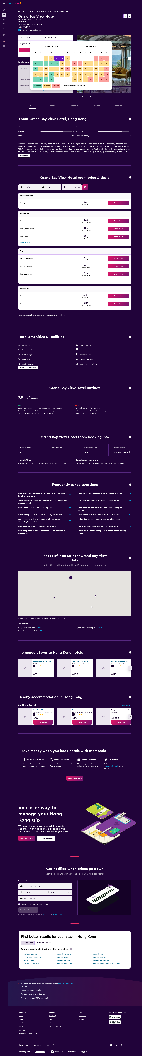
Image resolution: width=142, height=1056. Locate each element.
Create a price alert (111, 766)
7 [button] (40, 63)
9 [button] (51, 63)
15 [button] (46, 69)
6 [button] (35, 63)
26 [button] (67, 74)
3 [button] (56, 58)
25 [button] (62, 74)
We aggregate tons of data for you (35, 994)
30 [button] (51, 79)
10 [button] (57, 63)
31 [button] (106, 79)
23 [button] (51, 74)
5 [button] (67, 58)
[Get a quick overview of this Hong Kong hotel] (130, 118)
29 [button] (46, 79)
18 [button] (62, 69)
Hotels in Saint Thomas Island (31, 963)
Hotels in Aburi (62, 957)
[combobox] (47, 886)
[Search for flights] (4, 10)
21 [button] (41, 74)
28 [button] (41, 79)
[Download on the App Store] (115, 1022)
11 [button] (62, 63)
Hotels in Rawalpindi (64, 963)
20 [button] (35, 74)
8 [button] (46, 63)
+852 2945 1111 (24, 27)
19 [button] (67, 69)
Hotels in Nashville (63, 960)
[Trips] (4, 35)
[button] (3, 3)
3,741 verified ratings (36, 30)
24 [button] (57, 74)
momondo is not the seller (31, 990)
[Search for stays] (4, 15)
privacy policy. (57, 914)
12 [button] (67, 63)
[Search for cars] (4, 19)
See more (126, 705)
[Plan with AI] (4, 29)
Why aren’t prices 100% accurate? (34, 998)
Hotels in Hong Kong (45, 11)
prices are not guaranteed (66, 983)
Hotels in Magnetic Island (102, 960)
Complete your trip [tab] (44, 943)
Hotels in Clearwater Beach (31, 957)
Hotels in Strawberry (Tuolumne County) (107, 963)
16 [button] (51, 69)
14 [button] (41, 69)
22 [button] (46, 74)
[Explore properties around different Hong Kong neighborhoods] (130, 697)
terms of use (46, 914)
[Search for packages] (4, 24)
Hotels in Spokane (99, 957)
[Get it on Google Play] (115, 1017)
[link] (43, 722)
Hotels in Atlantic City (64, 954)
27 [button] (35, 79)
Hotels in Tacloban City (29, 954)
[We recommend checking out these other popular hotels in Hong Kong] (130, 652)
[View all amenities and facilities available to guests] (130, 336)
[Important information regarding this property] (130, 437)
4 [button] (62, 58)
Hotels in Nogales (27, 960)
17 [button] (56, 69)
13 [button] (35, 69)
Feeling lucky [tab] (28, 943)
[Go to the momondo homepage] (15, 3)
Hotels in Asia (32, 11)
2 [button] (51, 58)
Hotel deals (21, 11)
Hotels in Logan (98, 954)
